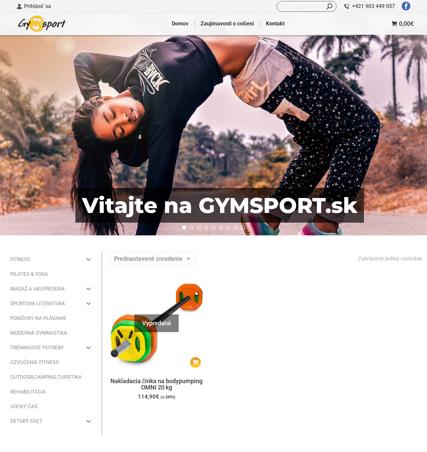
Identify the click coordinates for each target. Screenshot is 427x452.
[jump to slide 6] (221, 227)
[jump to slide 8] (236, 227)
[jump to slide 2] (191, 227)
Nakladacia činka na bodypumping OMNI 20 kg (156, 384)
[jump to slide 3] (199, 227)
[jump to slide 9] (243, 227)
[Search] (330, 6)
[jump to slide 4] (206, 227)
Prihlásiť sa (37, 6)
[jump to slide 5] (213, 227)
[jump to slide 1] (184, 227)
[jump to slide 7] (228, 227)
